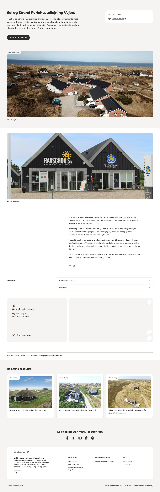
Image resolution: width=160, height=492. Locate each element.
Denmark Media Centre (104, 461)
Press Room (72, 461)
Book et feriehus (17, 37)
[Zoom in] (149, 332)
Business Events (74, 465)
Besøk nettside (118, 19)
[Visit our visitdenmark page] (80, 438)
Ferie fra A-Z (127, 461)
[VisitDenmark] (21, 452)
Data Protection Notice (114, 486)
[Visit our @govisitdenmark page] (86, 438)
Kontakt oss (127, 465)
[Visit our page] (73, 438)
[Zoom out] (149, 338)
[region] (111, 320)
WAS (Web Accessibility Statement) (139, 486)
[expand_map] (149, 302)
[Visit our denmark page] (67, 438)
